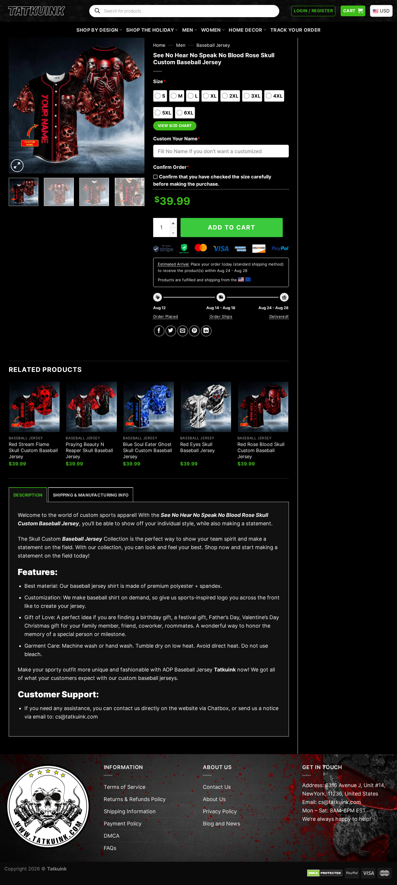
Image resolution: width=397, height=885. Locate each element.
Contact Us (217, 787)
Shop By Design (97, 30)
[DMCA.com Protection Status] (324, 873)
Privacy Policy (220, 811)
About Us (214, 799)
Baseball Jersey (213, 45)
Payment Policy (123, 823)
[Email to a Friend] (182, 330)
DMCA (111, 836)
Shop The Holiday (150, 30)
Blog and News (221, 823)
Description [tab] (27, 494)
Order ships (221, 316)
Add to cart (231, 227)
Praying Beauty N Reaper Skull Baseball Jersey (89, 450)
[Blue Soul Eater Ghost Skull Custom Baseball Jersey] (149, 407)
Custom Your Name (176, 138)
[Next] (134, 105)
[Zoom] (17, 165)
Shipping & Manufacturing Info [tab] (90, 494)
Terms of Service (124, 787)
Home (159, 45)
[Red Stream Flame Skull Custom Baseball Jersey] (34, 407)
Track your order (295, 30)
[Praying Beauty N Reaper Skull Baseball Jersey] (91, 407)
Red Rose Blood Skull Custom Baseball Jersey (261, 450)
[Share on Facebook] (159, 330)
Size (159, 81)
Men (187, 30)
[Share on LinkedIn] (206, 330)
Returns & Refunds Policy (135, 799)
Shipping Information (130, 811)
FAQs (110, 848)
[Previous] (19, 105)
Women (211, 30)
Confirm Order (171, 167)
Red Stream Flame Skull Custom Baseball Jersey (33, 450)
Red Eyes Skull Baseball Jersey (197, 447)
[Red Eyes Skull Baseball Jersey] (206, 407)
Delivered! (279, 316)
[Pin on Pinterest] (194, 330)
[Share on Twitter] (170, 330)
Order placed (165, 316)
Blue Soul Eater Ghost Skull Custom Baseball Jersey (147, 450)
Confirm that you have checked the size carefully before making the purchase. (212, 180)
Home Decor (245, 30)
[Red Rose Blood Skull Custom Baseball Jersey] (263, 407)
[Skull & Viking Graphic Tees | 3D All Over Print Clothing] (36, 11)
